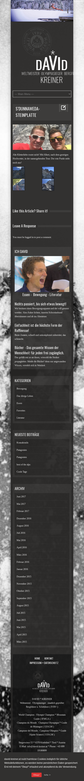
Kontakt (49, 658)
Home (37, 658)
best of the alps (23, 464)
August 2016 (23, 525)
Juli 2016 (21, 533)
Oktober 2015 (23, 591)
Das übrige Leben (25, 396)
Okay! (36, 775)
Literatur (20, 417)
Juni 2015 (21, 620)
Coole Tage (22, 471)
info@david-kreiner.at (37, 746)
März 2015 (22, 641)
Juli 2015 (21, 613)
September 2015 (24, 598)
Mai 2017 (21, 504)
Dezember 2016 (24, 518)
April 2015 (22, 634)
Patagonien (22, 450)
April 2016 (22, 547)
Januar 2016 (22, 569)
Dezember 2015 (24, 576)
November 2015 (24, 583)
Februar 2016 (23, 562)
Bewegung (22, 388)
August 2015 (23, 605)
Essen (19, 403)
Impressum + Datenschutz (44, 663)
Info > (47, 775)
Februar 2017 (23, 511)
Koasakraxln (22, 442)
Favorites (21, 410)
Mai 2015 (21, 627)
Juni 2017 (21, 496)
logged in (29, 237)
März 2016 (22, 554)
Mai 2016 (21, 540)
